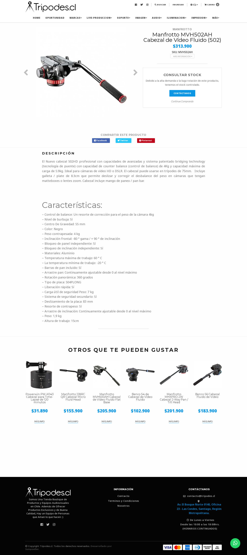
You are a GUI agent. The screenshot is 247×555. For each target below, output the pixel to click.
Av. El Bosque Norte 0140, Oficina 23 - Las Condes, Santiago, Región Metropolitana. (199, 509)
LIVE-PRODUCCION (98, 17)
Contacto (123, 496)
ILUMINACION (176, 17)
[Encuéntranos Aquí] (199, 501)
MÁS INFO (39, 421)
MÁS (215, 17)
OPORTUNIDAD (55, 17)
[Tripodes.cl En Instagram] (148, 4)
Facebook (101, 140)
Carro (212, 4)
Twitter (124, 140)
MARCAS (75, 17)
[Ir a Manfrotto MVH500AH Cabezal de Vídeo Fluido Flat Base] (106, 374)
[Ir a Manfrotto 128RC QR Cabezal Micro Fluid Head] (73, 374)
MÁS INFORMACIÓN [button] (182, 56)
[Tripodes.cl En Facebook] (136, 4)
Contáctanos (182, 93)
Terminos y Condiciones (123, 501)
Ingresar (178, 4)
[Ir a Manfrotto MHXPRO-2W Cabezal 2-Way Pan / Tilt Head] (174, 374)
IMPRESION (198, 17)
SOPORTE (123, 17)
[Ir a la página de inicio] (50, 7)
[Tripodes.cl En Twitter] (142, 4)
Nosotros (123, 506)
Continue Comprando (182, 101)
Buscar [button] (161, 4)
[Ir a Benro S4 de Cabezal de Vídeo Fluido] (140, 374)
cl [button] (194, 4)
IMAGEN (140, 17)
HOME (36, 17)
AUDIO (156, 17)
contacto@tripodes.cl (200, 496)
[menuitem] (136, 4)
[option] (81, 72)
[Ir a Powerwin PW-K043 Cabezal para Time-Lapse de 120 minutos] (39, 374)
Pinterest (146, 140)
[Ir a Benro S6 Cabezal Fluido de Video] (207, 374)
